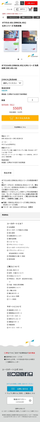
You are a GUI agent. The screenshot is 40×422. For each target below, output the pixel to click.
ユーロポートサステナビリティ (19, 247)
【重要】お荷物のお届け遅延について (12, 13)
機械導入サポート (15, 310)
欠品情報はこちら (20, 127)
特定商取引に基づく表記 (17, 256)
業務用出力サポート (15, 313)
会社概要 (12, 227)
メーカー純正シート (20, 154)
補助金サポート (14, 322)
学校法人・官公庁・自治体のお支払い (21, 280)
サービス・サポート (15, 328)
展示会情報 (12, 239)
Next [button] (36, 39)
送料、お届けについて (16, 273)
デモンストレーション (16, 244)
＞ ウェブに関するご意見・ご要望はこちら (20, 393)
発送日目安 (6, 88)
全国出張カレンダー (15, 236)
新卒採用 (12, 259)
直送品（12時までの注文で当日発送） (15, 94)
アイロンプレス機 (7, 150)
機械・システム (26, 17)
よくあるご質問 (14, 296)
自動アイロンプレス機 (20, 150)
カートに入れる (22, 117)
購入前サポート (14, 293)
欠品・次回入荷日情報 (16, 285)
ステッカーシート (7, 154)
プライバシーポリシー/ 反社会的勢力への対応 (16, 251)
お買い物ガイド (14, 270)
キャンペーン (13, 17)
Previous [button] (3, 39)
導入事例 (12, 233)
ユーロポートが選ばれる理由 (18, 230)
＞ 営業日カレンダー (13, 362)
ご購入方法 (12, 290)
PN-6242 (30, 150)
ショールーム (13, 242)
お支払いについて (15, 276)
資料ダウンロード (15, 319)
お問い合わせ (22, 389)
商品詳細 (8, 173)
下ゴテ (10, 152)
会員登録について (15, 287)
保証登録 (12, 325)
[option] (20, 39)
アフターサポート (15, 316)
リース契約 (12, 299)
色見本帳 (8, 157)
